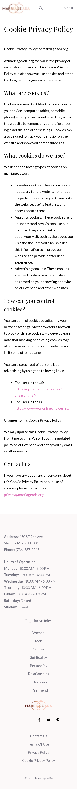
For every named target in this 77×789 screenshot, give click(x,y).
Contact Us (38, 736)
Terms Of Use (38, 744)
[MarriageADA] (16, 8)
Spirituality (38, 657)
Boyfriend (40, 682)
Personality (38, 665)
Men (38, 641)
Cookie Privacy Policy (38, 760)
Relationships (38, 673)
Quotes (38, 649)
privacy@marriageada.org (24, 494)
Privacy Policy (38, 752)
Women (38, 632)
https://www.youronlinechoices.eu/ (42, 408)
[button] (41, 8)
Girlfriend (40, 690)
